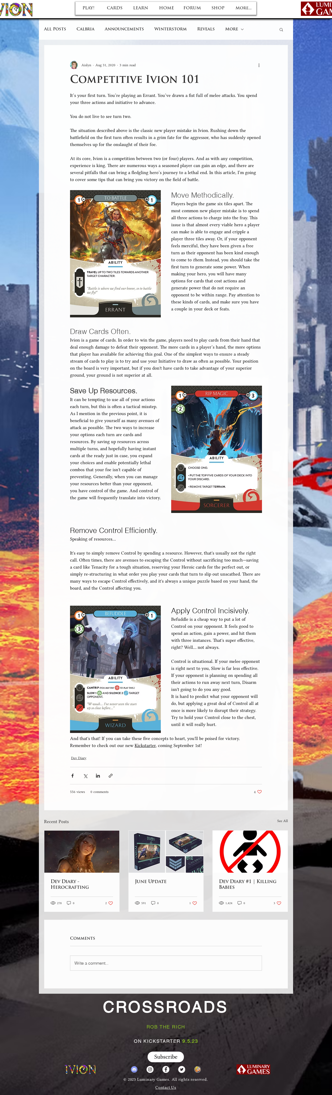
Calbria (85, 29)
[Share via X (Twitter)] (85, 775)
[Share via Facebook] (72, 775)
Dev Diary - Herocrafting (70, 885)
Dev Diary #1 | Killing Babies (247, 885)
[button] (281, 29)
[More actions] (259, 65)
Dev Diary (78, 758)
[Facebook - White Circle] (165, 1069)
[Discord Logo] (134, 1069)
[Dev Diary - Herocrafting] (81, 852)
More (231, 29)
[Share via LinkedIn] (97, 775)
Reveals (206, 29)
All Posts (55, 29)
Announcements (124, 29)
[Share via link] (110, 775)
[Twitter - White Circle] (181, 1069)
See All (282, 821)
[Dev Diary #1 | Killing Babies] (250, 852)
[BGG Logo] (197, 1069)
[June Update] (166, 852)
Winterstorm (170, 29)
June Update (151, 882)
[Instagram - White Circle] (150, 1069)
